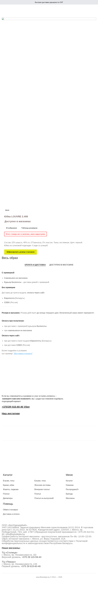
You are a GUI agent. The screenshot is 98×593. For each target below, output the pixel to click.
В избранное (11, 228)
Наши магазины (11, 548)
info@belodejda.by (15, 534)
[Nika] (77, 432)
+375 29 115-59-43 (31, 557)
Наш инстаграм (11, 413)
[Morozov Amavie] (47, 432)
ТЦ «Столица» (9, 552)
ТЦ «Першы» (9, 561)
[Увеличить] (7, 153)
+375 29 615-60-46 (31, 566)
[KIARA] (16, 432)
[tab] (35, 264)
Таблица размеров (29, 228)
